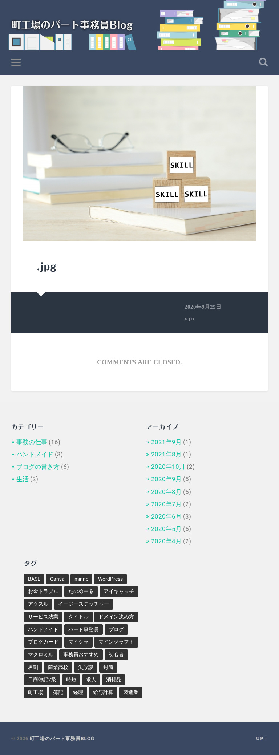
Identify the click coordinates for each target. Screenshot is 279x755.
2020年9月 (166, 479)
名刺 (33, 667)
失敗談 (85, 667)
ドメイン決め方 (116, 617)
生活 (22, 479)
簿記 (58, 692)
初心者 (116, 654)
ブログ (116, 629)
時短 (71, 679)
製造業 (130, 692)
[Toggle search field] (263, 62)
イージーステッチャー (83, 604)
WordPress (110, 579)
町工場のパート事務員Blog (72, 25)
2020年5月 (166, 528)
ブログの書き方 (38, 466)
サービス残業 (43, 617)
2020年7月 (166, 504)
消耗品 (113, 679)
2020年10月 (168, 466)
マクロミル (40, 654)
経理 (78, 692)
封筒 (108, 667)
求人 (91, 679)
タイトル (78, 617)
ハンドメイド (34, 454)
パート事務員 (83, 629)
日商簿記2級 (42, 679)
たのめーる (81, 591)
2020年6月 (166, 516)
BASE (34, 579)
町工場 (35, 692)
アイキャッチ (119, 591)
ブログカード (43, 642)
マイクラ (78, 642)
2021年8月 (166, 454)
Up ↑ (262, 738)
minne (81, 579)
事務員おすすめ (81, 654)
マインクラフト (116, 642)
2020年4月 (166, 541)
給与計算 (103, 692)
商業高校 (58, 667)
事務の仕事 (31, 442)
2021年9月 (166, 442)
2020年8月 (166, 491)
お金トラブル (43, 591)
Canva (57, 579)
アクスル (38, 604)
